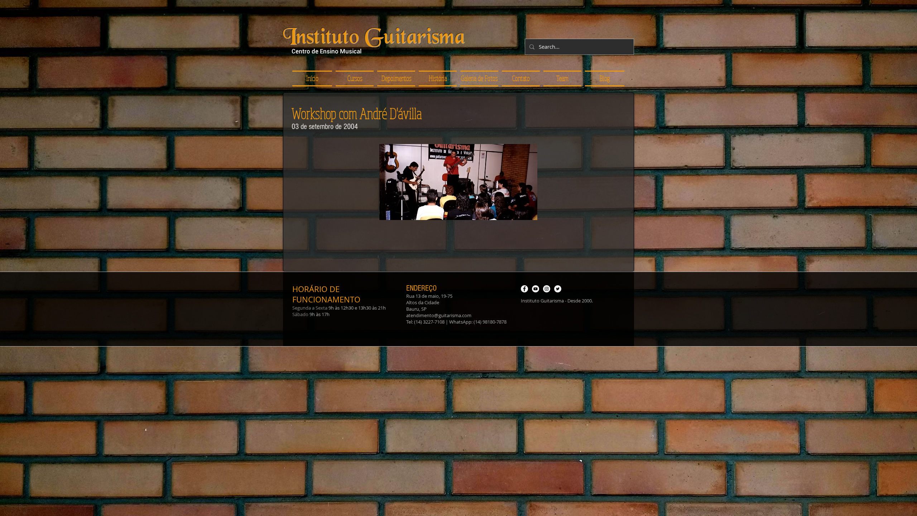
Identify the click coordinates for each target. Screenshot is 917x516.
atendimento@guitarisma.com (438, 315)
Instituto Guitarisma (374, 38)
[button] (396, 78)
